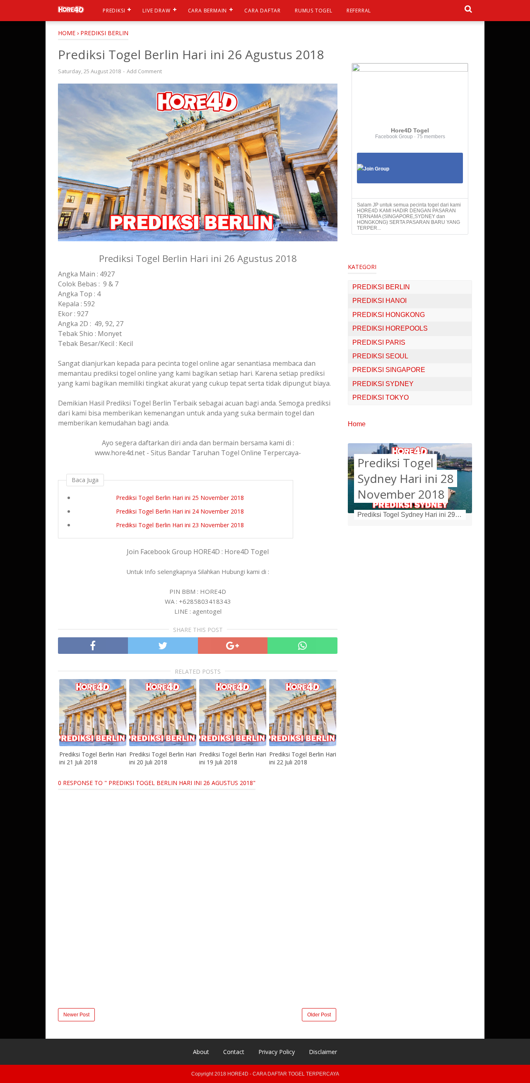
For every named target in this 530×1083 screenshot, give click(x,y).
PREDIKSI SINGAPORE (388, 369)
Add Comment (144, 71)
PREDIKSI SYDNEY (383, 383)
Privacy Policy (276, 1052)
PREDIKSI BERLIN (381, 287)
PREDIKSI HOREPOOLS (390, 328)
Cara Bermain (207, 10)
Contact (233, 1052)
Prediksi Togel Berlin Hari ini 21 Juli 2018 (92, 758)
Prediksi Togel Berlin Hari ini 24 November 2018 (180, 511)
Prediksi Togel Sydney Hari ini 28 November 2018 (405, 478)
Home (357, 423)
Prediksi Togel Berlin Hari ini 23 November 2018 (180, 525)
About (201, 1052)
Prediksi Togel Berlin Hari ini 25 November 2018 (180, 498)
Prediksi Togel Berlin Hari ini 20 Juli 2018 (162, 758)
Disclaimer (323, 1052)
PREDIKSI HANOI (379, 300)
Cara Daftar (262, 10)
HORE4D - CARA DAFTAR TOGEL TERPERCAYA (283, 1074)
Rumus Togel (313, 10)
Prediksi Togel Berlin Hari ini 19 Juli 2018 (232, 758)
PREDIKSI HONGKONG (388, 314)
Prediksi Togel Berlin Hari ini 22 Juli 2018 (302, 758)
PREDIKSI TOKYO (380, 397)
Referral (359, 10)
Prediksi (114, 10)
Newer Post (76, 1015)
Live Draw (156, 10)
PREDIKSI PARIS (378, 342)
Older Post (319, 1015)
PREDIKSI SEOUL (380, 356)
